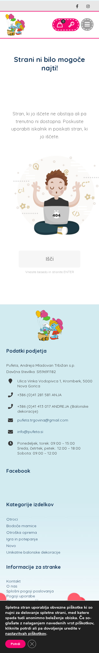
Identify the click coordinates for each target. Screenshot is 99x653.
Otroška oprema (21, 532)
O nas (11, 586)
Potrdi (15, 644)
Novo (11, 545)
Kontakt (13, 581)
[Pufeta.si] (15, 25)
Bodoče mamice (21, 525)
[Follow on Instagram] (88, 6)
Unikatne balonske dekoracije (33, 552)
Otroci (12, 519)
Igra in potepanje (22, 539)
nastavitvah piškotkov (25, 633)
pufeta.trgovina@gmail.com (42, 420)
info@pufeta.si (30, 431)
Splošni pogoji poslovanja (30, 591)
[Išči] (71, 25)
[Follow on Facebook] (77, 6)
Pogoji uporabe (20, 596)
